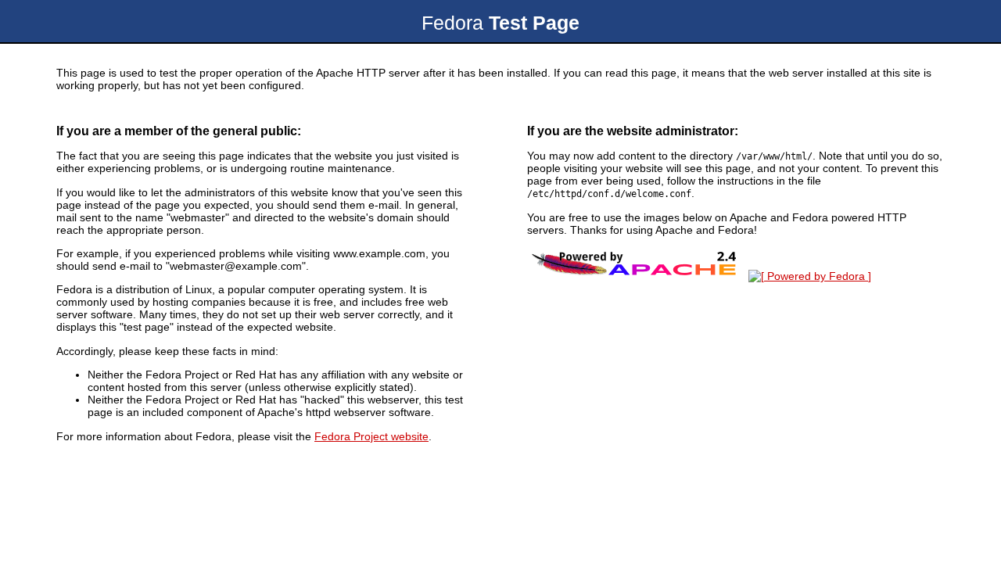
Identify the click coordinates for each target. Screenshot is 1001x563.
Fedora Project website (371, 436)
